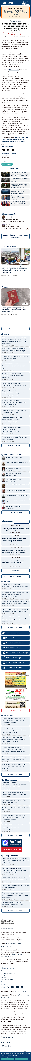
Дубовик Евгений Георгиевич (16, 501)
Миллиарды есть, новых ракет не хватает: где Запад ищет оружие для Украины (19, 174)
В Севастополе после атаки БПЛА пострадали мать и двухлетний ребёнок (14, 767)
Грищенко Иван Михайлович (16, 490)
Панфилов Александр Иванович (17, 463)
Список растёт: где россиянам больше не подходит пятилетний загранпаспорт (13, 309)
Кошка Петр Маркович (14, 457)
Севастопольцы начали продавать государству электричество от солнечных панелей (14, 720)
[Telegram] (12, 150)
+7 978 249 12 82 (6, 946)
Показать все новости (15, 445)
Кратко (3, 977)
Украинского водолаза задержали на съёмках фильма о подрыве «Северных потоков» (15, 594)
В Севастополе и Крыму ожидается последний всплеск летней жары (14, 350)
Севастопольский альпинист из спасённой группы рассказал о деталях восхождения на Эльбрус (14, 749)
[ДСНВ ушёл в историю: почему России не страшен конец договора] (5, 202)
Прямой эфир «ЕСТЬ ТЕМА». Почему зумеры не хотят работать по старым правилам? (15, 12)
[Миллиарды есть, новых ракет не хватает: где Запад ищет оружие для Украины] (5, 173)
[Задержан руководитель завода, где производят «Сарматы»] (5, 196)
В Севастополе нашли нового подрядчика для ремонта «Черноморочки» (12, 827)
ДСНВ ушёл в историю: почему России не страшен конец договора (19, 203)
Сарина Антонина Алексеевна (16, 495)
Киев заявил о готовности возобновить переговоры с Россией (15, 384)
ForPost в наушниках (14, 668)
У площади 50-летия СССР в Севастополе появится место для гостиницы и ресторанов (14, 785)
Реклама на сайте (7, 929)
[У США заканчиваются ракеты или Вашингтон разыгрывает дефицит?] (5, 178)
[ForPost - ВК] (12, 988)
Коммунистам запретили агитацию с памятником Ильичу (15, 357)
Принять (21, 1059)
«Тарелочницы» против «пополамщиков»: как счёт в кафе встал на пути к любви (14, 402)
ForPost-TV (4, 975)
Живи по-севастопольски (15, 663)
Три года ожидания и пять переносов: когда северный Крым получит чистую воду (14, 730)
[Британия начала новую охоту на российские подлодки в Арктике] (5, 190)
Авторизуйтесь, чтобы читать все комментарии (15, 236)
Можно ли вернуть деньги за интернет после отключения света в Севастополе (15, 895)
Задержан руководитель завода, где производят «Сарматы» (18, 197)
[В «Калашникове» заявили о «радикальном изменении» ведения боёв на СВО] (5, 184)
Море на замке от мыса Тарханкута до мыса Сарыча (14, 438)
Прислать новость (15, 329)
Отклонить (7, 1059)
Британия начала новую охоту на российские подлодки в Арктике (18, 191)
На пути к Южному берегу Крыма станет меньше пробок (14, 411)
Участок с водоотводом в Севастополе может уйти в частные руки (14, 366)
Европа (25, 303)
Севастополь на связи (12, 633)
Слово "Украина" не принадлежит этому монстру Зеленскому (15, 529)
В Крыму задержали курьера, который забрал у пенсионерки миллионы (13, 376)
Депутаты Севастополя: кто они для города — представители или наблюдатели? (14, 540)
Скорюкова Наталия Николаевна (17, 485)
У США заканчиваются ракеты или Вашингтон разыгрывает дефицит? (20, 179)
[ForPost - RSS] (7, 988)
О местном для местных (14, 643)
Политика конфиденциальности (9, 1056)
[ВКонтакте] (3, 150)
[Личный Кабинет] (23, 2)
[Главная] (7, 3)
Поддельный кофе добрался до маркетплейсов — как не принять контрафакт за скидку (14, 740)
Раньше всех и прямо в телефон (17, 653)
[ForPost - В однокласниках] (22, 988)
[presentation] (4, 279)
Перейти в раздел (15, 512)
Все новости (5, 971)
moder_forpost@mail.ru (13, 943)
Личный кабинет (16, 576)
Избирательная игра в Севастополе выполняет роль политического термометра (14, 562)
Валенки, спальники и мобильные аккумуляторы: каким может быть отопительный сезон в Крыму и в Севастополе (14, 269)
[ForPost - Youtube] (17, 988)
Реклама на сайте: (7, 1037)
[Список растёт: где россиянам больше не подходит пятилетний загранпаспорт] (15, 289)
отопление (24, 263)
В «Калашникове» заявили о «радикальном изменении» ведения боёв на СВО (19, 185)
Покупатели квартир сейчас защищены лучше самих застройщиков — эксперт (12, 429)
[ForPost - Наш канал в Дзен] (25, 988)
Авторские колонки (8, 973)
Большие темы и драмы (14, 658)
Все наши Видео (12, 638)
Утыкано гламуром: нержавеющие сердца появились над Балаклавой (13, 551)
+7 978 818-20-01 (6, 1042)
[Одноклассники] (8, 150)
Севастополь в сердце (14, 648)
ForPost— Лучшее (20, 992)
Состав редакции (7, 979)
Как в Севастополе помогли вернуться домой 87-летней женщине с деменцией (12, 420)
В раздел (15, 570)
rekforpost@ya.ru (7, 1046)
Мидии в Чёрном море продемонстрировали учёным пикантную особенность (13, 393)
